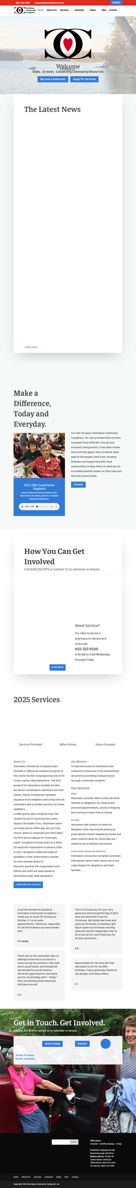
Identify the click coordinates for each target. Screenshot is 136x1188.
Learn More (57, 667)
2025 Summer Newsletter (48, 328)
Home (40, 10)
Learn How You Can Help (28, 885)
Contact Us (61, 569)
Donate (78, 484)
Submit (107, 1118)
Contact (113, 10)
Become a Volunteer (53, 79)
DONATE (116, 3)
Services (64, 10)
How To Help (52, 1044)
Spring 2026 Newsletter (47, 177)
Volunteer (79, 10)
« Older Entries (30, 347)
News (93, 10)
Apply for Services (84, 79)
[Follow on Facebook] (106, 1044)
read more (32, 183)
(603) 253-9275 (40, 569)
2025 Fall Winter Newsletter (51, 252)
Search (74, 1142)
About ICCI (52, 10)
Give (104, 10)
